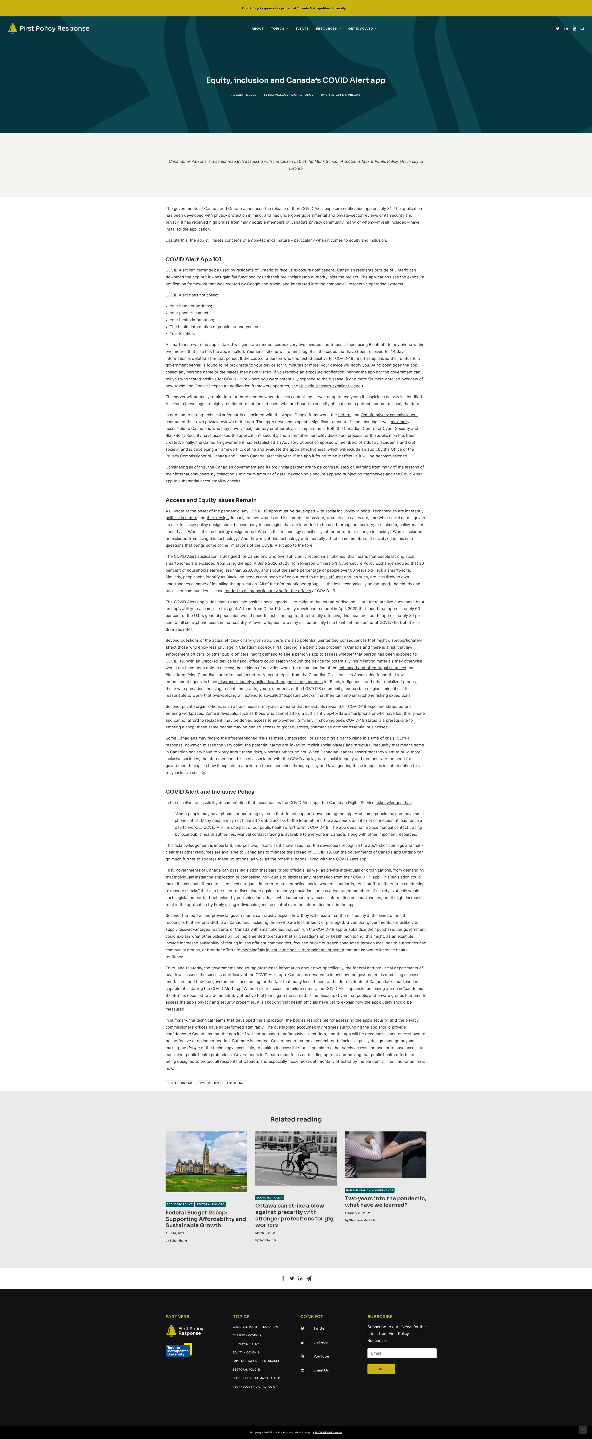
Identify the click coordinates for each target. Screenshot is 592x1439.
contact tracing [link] (180, 1083)
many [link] (351, 222)
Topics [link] (277, 29)
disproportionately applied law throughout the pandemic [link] (270, 681)
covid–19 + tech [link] (209, 1083)
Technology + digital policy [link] (290, 94)
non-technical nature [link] (270, 240)
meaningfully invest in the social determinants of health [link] (292, 950)
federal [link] (344, 415)
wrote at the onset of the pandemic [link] (206, 511)
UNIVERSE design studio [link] (328, 1432)
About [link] (258, 29)
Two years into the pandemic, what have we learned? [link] (385, 1201)
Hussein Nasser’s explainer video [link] (330, 386)
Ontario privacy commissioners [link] (389, 415)
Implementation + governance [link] (369, 1190)
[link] (48, 28)
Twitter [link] (320, 1328)
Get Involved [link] (360, 29)
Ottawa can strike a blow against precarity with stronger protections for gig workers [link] (294, 1215)
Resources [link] (326, 29)
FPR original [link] (235, 1083)
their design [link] (218, 517)
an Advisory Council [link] (294, 442)
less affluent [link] (331, 577)
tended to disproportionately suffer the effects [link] (268, 591)
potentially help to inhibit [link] (329, 622)
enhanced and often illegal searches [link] (372, 668)
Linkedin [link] (322, 1342)
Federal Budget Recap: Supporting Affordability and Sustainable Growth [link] (206, 1219)
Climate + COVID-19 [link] (247, 1335)
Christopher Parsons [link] (343, 94)
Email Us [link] (321, 1370)
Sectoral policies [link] (211, 1204)
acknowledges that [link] (393, 802)
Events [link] (302, 29)
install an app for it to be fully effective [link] (304, 615)
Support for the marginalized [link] (256, 1378)
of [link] (359, 222)
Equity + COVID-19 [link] (246, 1352)
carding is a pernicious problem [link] (313, 647)
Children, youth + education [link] (255, 1326)
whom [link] (367, 222)
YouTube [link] (321, 1356)
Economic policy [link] (180, 1204)
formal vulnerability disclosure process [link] (326, 435)
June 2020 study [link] (273, 563)
